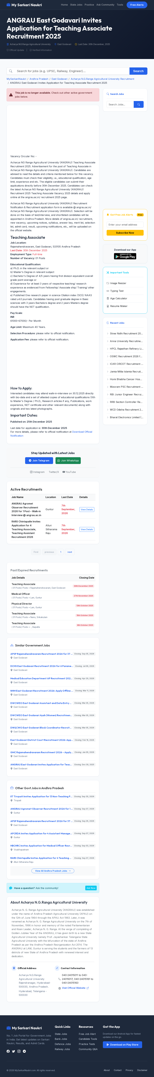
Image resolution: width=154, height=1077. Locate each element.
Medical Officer (21, 593)
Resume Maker (119, 306)
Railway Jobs (62, 1049)
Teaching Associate (23, 584)
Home (64, 4)
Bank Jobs (61, 1038)
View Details (87, 509)
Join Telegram (40, 460)
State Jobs (76, 4)
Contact (118, 1070)
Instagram (39, 471)
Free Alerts (137, 4)
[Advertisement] (52, 130)
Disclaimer (142, 1070)
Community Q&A (88, 1049)
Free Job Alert (87, 1033)
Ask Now (91, 888)
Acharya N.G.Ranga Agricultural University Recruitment (102, 78)
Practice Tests (87, 1044)
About (107, 1070)
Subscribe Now (125, 232)
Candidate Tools (88, 1038)
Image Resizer (118, 283)
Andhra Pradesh (38, 78)
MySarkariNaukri (16, 78)
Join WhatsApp (70, 460)
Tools (120, 4)
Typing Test (116, 290)
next (70, 552)
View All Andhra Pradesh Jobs (51, 871)
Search (138, 71)
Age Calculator (118, 298)
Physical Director (22, 603)
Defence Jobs (63, 1044)
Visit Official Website (74, 987)
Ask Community (105, 4)
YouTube (71, 471)
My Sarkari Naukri (26, 5)
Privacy (129, 1070)
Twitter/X (54, 471)
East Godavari (59, 78)
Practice (89, 4)
